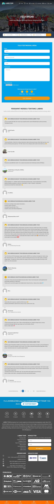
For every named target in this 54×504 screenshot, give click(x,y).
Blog (45, 3)
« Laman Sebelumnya (13, 391)
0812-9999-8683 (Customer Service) (17, 461)
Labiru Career (23, 449)
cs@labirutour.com (22, 459)
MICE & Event (23, 444)
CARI (48, 34)
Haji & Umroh (23, 448)
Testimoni (39, 3)
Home (21, 3)
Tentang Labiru (22, 437)
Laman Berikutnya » (41, 391)
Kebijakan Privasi (22, 441)
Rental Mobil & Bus (22, 446)
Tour (27, 3)
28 (33, 391)
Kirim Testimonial (27, 98)
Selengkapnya (27, 429)
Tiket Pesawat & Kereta (20, 442)
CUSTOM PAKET (30, 404)
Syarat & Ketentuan (21, 439)
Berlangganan (39, 448)
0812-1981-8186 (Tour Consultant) (18, 463)
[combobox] (10, 34)
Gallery (33, 3)
